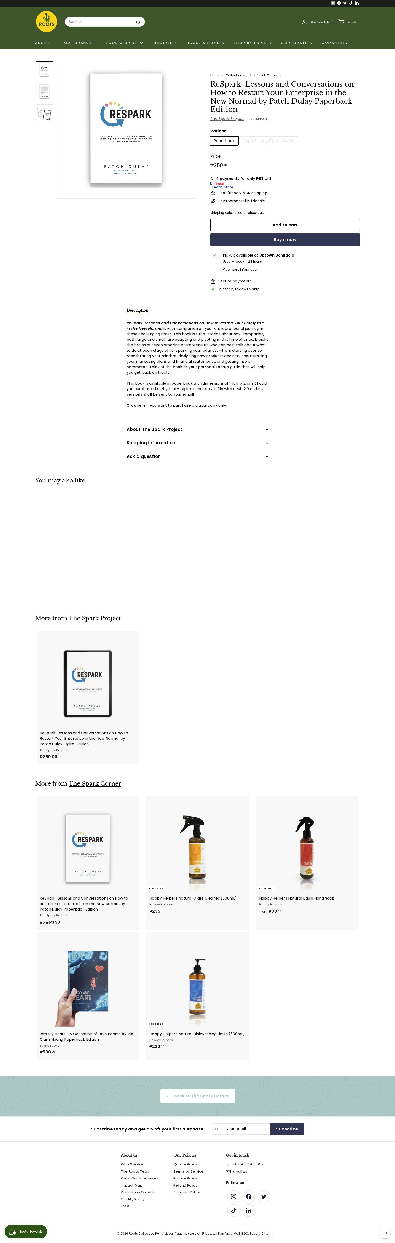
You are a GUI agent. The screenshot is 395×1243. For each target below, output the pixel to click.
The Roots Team (136, 1171)
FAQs (125, 1206)
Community (336, 42)
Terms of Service (188, 1171)
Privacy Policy (185, 1178)
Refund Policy (185, 1185)
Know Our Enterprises (139, 1178)
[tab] (137, 311)
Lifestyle (163, 42)
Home (215, 75)
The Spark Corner (264, 75)
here (141, 405)
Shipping (217, 213)
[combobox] (105, 22)
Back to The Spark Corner (201, 1096)
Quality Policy (133, 1199)
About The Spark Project (154, 429)
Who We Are (132, 1164)
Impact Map (131, 1185)
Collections (235, 75)
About (43, 42)
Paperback (224, 140)
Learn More (222, 187)
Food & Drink (122, 42)
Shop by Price (251, 42)
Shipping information (151, 443)
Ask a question (144, 456)
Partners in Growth (137, 1192)
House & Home (204, 42)
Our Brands (79, 42)
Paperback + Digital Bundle (268, 140)
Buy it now (285, 240)
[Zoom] (126, 129)
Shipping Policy (186, 1192)
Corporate (295, 42)
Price (215, 156)
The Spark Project (227, 118)
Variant (218, 131)
